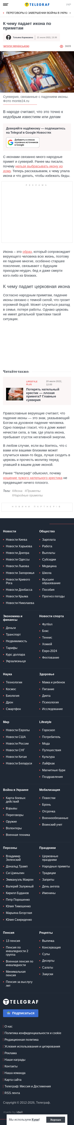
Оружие (11, 821)
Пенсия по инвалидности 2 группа (17, 951)
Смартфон (13, 709)
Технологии (14, 682)
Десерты (48, 960)
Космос (11, 689)
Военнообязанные (55, 818)
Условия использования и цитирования (32, 1046)
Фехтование (50, 657)
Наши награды (15, 1059)
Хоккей (47, 644)
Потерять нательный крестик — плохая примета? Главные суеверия (42, 395)
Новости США (16, 737)
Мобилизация (49, 789)
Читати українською (16, 46)
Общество (47, 531)
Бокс (45, 631)
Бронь (46, 804)
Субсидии (49, 559)
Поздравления (52, 776)
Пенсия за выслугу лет (19, 983)
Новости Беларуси (19, 763)
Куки (35, 1119)
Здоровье (46, 674)
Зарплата (49, 539)
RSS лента (12, 1093)
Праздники (47, 847)
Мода (46, 743)
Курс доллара (15, 654)
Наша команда (15, 1073)
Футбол (47, 624)
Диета (46, 695)
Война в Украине (15, 789)
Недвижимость (16, 641)
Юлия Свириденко (19, 919)
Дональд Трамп (17, 866)
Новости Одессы (18, 559)
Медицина (49, 566)
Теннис (47, 637)
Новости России (17, 743)
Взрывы (11, 808)
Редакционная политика (22, 1039)
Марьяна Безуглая (19, 912)
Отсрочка (48, 811)
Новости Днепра (17, 552)
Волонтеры (14, 828)
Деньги (11, 627)
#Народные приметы (27, 495)
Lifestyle (45, 722)
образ (27, 252)
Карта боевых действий (15, 799)
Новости (9, 531)
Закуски (47, 974)
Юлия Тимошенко (18, 906)
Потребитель (51, 737)
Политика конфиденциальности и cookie (33, 1033)
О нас (9, 1026)
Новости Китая (16, 756)
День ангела (50, 886)
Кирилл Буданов (17, 893)
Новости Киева (16, 539)
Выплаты (48, 552)
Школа (46, 573)
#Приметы (33, 490)
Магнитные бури (53, 770)
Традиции (49, 873)
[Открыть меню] (5, 4)
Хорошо (55, 1119)
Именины (49, 893)
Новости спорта (51, 616)
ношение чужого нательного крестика (32, 478)
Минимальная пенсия (16, 973)
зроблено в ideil (13, 1112)
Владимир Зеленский (13, 858)
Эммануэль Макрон (19, 879)
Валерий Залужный (20, 886)
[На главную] (37, 4)
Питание (48, 689)
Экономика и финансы (12, 618)
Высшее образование (51, 581)
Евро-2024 (49, 651)
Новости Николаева (20, 603)
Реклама (11, 1053)
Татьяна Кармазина (23, 37)
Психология (50, 702)
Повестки (48, 798)
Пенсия (8, 932)
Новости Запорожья (20, 573)
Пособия (48, 589)
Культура (48, 756)
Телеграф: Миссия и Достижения (28, 1086)
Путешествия (51, 750)
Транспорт (13, 634)
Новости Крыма (17, 596)
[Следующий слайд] (70, 13)
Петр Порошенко (18, 899)
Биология (12, 695)
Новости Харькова (19, 546)
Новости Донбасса (19, 589)
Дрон (9, 702)
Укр (68, 4)
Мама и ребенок (53, 682)
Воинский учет (52, 824)
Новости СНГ (15, 750)
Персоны (10, 847)
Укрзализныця (16, 661)
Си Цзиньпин (15, 873)
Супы (46, 954)
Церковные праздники (50, 858)
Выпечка (48, 940)
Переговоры (15, 815)
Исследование (52, 709)
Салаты (47, 967)
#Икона (17, 490)
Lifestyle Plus (31, 383)
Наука (7, 674)
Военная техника (18, 834)
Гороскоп (48, 730)
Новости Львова (17, 566)
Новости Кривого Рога (18, 581)
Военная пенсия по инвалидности (19, 963)
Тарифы (11, 648)
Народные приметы (56, 866)
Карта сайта (13, 1079)
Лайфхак (48, 763)
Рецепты (46, 932)
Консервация (51, 947)
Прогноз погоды (53, 596)
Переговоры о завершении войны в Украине (39, 12)
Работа (47, 546)
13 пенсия (13, 940)
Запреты (48, 879)
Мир (6, 722)
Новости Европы (18, 730)
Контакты (11, 1066)
